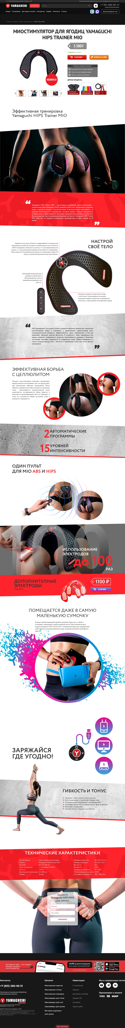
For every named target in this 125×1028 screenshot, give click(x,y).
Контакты (56, 11)
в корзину (102, 589)
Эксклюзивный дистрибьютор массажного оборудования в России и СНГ (99, 1)
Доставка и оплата (29, 11)
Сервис (49, 11)
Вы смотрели (62, 1027)
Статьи (64, 11)
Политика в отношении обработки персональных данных (13, 993)
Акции (8, 11)
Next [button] (61, 93)
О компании (16, 11)
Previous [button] (15, 93)
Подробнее (18, 589)
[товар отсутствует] (96, 6)
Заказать (62, 919)
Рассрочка (41, 11)
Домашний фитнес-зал (110, 11)
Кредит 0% (77, 998)
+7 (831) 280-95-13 (11, 985)
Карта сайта (78, 1007)
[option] (21, 93)
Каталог (76, 990)
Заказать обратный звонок (112, 7)
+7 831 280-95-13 (109, 5)
